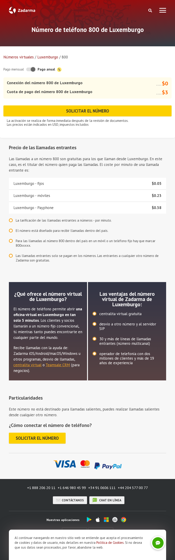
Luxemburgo (47, 57)
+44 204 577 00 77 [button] (133, 487)
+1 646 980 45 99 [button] (72, 487)
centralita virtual (27, 364)
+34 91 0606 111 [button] (102, 487)
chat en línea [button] (109, 500)
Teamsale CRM (58, 364)
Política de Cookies (110, 542)
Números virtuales (18, 57)
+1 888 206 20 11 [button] (41, 487)
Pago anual (47, 69)
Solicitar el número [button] (87, 111)
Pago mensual (13, 69)
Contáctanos (73, 500)
